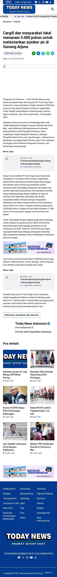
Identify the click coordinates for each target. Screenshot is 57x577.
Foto (22, 513)
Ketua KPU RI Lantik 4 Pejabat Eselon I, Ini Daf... (40, 411)
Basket (40, 508)
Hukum (40, 503)
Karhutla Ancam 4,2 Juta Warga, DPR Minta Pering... (15, 375)
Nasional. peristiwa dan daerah (21, 315)
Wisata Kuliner (27, 493)
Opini (22, 503)
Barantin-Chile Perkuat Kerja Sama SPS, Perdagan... (41, 375)
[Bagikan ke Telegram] (52, 53)
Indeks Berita (9, 489)
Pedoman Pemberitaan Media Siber (9, 516)
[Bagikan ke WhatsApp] (47, 53)
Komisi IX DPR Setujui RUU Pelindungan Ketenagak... (13, 411)
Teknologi (24, 498)
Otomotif (41, 489)
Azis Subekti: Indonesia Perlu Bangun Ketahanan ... (14, 447)
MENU (8, 2)
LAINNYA (47, 573)
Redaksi (7, 493)
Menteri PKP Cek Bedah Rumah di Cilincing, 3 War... (41, 447)
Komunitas (25, 489)
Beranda (7, 21)
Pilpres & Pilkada (45, 493)
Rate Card (8, 508)
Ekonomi (41, 498)
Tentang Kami (9, 498)
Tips (22, 508)
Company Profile (11, 503)
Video (23, 518)
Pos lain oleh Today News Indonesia (33, 332)
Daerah (17, 21)
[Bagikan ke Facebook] (38, 53)
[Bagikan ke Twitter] (43, 53)
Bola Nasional (43, 513)
